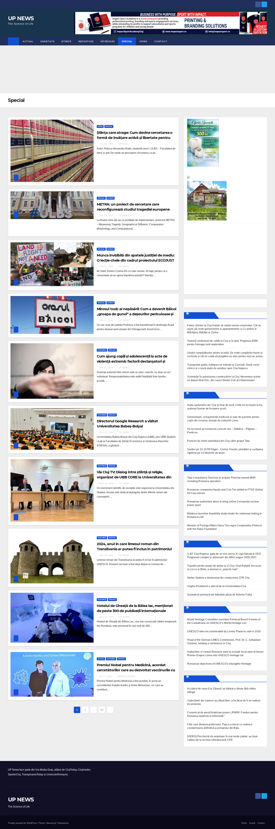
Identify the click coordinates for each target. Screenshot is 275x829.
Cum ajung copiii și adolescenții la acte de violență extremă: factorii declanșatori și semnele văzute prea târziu (132, 361)
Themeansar (62, 823)
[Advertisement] (137, 69)
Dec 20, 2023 (106, 617)
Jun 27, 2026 (106, 215)
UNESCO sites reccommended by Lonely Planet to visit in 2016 (224, 631)
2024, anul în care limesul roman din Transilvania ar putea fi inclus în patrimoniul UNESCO (134, 549)
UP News (123, 144)
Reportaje (86, 41)
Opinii (143, 41)
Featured (102, 350)
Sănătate (47, 41)
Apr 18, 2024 (106, 555)
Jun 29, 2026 (106, 144)
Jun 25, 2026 (106, 320)
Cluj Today (204, 315)
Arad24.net (204, 678)
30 (101, 709)
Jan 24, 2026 (106, 368)
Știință (66, 41)
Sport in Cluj (205, 544)
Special (127, 41)
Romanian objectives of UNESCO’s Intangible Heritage (219, 663)
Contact (160, 41)
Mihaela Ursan (126, 676)
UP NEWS (21, 18)
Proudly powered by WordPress (23, 823)
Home (244, 823)
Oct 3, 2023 (105, 676)
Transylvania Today (211, 467)
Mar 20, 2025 (106, 483)
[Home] (13, 41)
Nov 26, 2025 (106, 432)
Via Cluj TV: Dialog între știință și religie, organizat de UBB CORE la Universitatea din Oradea (134, 477)
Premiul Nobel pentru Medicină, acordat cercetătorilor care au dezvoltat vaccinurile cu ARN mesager (136, 670)
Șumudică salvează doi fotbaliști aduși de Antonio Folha (219, 594)
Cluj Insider (204, 395)
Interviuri (107, 41)
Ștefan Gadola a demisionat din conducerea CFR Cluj (218, 577)
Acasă (252, 823)
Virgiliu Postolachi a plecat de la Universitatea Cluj (216, 586)
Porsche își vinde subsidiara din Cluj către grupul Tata (218, 441)
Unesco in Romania (210, 609)
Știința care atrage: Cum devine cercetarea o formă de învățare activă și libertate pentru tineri (135, 137)
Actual (28, 41)
